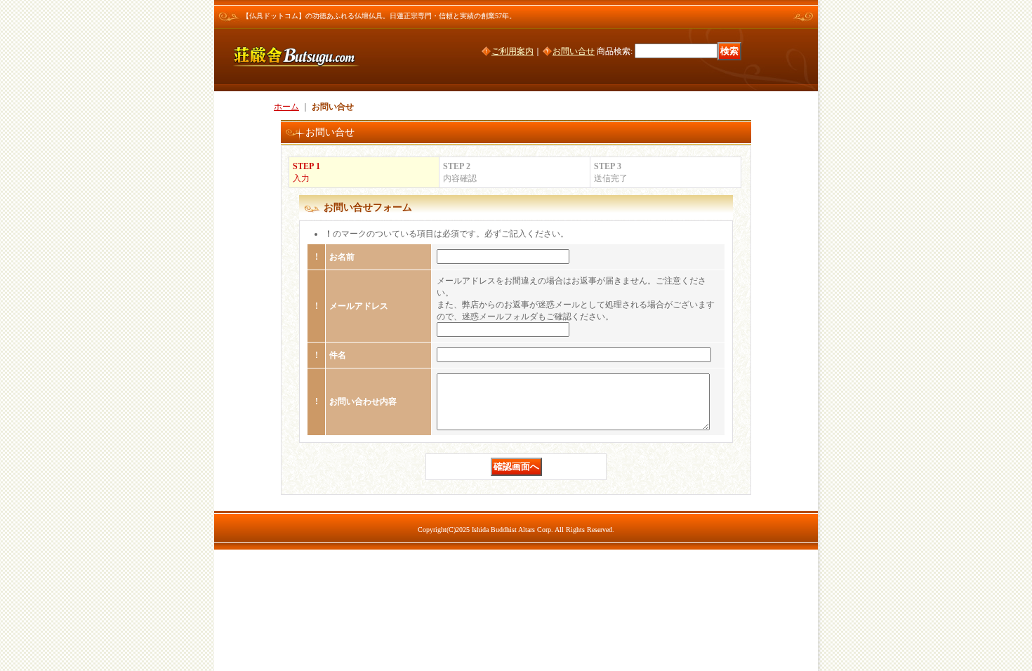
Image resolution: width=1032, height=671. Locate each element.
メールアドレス (358, 306)
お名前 (342, 257)
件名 (337, 355)
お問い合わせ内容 (363, 401)
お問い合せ (574, 51)
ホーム (286, 107)
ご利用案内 (512, 51)
